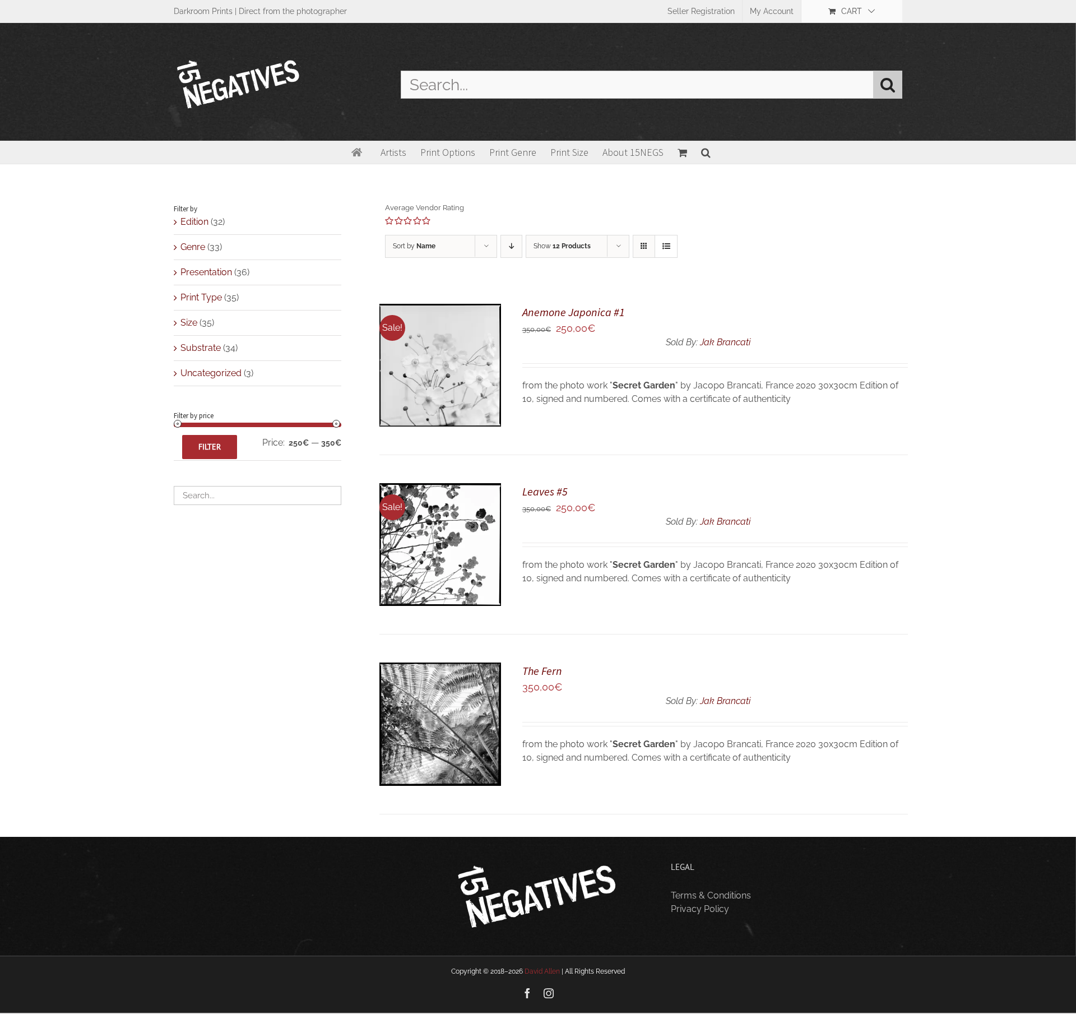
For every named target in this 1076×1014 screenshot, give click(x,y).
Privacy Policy (700, 909)
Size (188, 322)
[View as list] (666, 246)
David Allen (542, 971)
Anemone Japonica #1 (573, 312)
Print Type (201, 297)
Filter (209, 447)
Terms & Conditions (711, 895)
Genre (192, 247)
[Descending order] (511, 246)
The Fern (542, 671)
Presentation (206, 272)
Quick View (440, 372)
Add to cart (431, 360)
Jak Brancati (725, 342)
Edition (194, 221)
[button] (706, 152)
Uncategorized (211, 373)
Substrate (200, 347)
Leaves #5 (545, 491)
